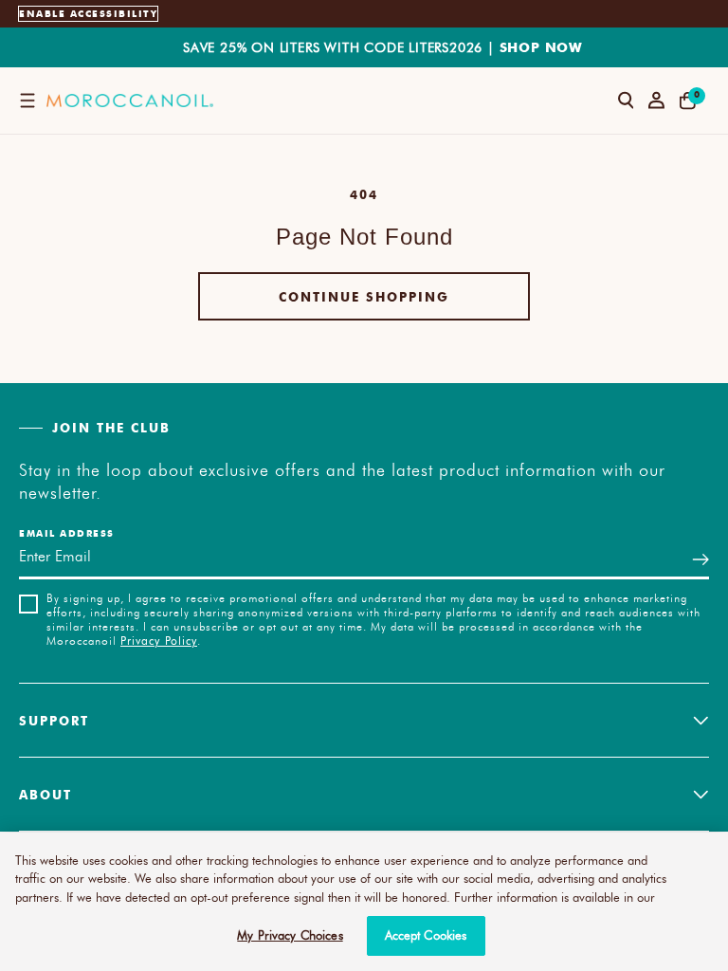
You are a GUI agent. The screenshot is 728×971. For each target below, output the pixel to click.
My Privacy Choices (289, 935)
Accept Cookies (426, 935)
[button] (27, 100)
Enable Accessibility (88, 13)
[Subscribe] (700, 559)
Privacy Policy (158, 640)
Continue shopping (364, 296)
